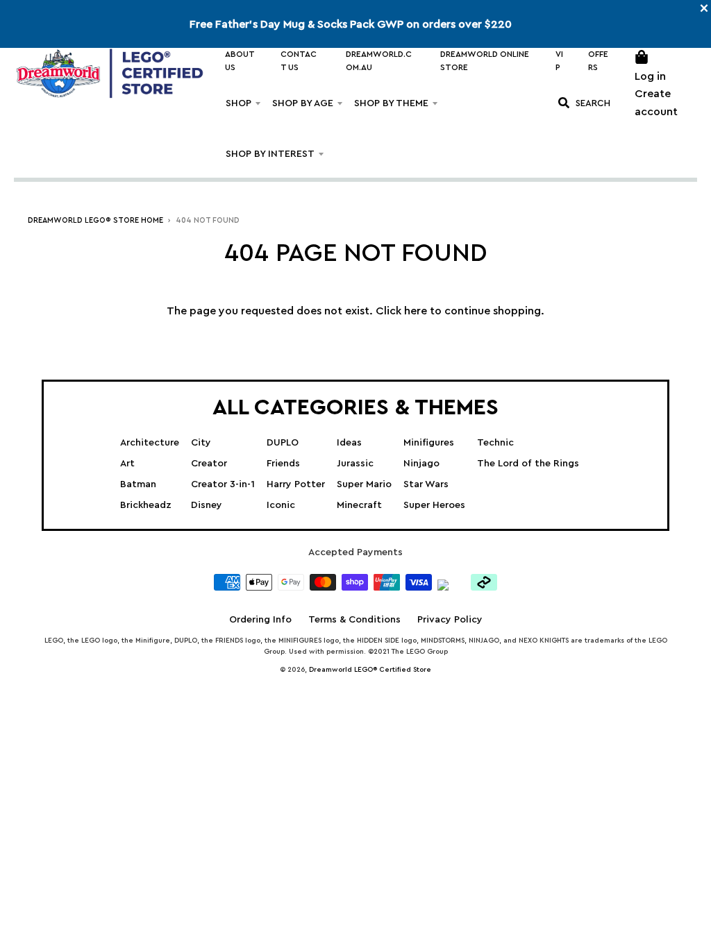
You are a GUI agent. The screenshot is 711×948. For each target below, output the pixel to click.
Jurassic (355, 463)
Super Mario (364, 484)
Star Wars (426, 484)
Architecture (149, 443)
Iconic (281, 505)
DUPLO (283, 443)
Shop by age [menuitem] (302, 103)
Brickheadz (146, 505)
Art (127, 463)
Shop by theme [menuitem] (391, 103)
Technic (495, 443)
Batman (138, 484)
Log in (650, 76)
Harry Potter (296, 484)
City (201, 443)
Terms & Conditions (354, 620)
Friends (283, 463)
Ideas (349, 443)
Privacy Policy (450, 620)
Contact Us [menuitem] (299, 60)
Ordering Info (260, 620)
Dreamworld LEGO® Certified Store (370, 669)
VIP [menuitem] (559, 60)
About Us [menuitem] (239, 60)
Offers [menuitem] (598, 60)
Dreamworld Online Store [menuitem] (484, 60)
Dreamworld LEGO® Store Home (95, 220)
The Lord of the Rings (528, 463)
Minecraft (359, 505)
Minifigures (428, 443)
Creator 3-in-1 (223, 484)
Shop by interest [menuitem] (270, 154)
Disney (206, 505)
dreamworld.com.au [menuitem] (379, 60)
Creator (209, 463)
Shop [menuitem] (238, 103)
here (415, 310)
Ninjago (421, 463)
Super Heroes (434, 505)
